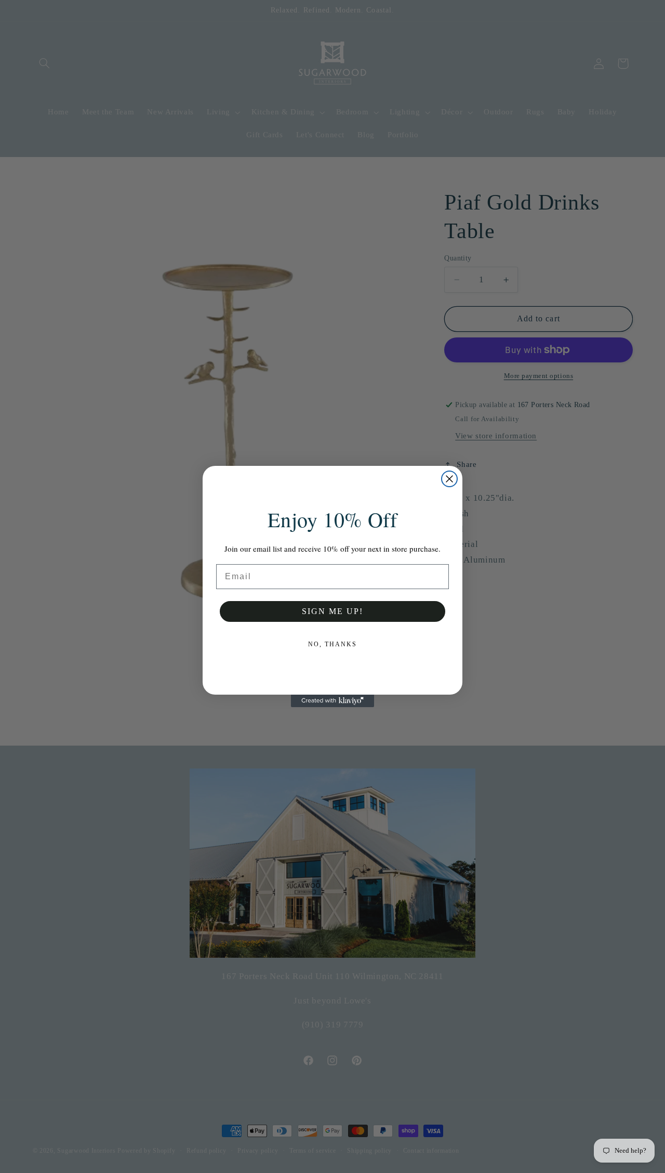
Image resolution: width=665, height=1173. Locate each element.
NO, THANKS (332, 644)
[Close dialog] (449, 479)
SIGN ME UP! (332, 611)
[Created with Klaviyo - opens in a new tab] (332, 701)
